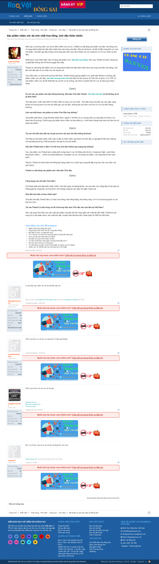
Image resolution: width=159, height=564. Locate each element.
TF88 (135, 114)
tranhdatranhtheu (14, 355)
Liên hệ (126, 562)
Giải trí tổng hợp (95, 535)
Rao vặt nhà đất (95, 528)
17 (20, 476)
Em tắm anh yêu (95, 94)
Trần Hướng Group (96, 549)
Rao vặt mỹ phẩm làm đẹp (98, 530)
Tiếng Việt (104, 562)
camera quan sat (31, 459)
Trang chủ (14, 16)
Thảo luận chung (64, 533)
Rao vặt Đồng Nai (129, 540)
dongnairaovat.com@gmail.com (134, 534)
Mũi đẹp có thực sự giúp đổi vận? (41, 232)
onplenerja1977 (145, 135)
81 (20, 320)
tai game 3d (42, 300)
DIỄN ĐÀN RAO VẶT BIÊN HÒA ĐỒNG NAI (27, 522)
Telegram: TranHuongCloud (131, 546)
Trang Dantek (128, 114)
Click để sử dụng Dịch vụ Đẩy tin (80, 255)
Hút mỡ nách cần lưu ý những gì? (41, 243)
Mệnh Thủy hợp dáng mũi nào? (40, 228)
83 (20, 315)
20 (20, 471)
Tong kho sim (29, 402)
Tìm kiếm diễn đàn (16, 22)
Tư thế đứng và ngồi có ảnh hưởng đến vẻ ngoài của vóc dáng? (52, 245)
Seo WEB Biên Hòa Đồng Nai (100, 542)
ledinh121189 (56, 39)
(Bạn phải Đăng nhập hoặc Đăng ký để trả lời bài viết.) (103, 498)
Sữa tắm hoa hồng (80, 60)
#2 (118, 303)
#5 (118, 462)
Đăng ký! (137, 39)
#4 (118, 410)
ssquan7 (12, 460)
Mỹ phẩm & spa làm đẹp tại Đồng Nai (30, 39)
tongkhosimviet (14, 405)
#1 (118, 250)
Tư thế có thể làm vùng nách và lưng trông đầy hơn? (48, 241)
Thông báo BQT (63, 526)
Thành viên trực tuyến (134, 109)
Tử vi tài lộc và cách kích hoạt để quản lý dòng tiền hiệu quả (50, 234)
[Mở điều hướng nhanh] (149, 29)
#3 (118, 353)
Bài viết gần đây (33, 22)
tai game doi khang (70, 300)
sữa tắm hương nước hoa (58, 78)
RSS (149, 562)
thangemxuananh (14, 302)
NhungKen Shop (95, 547)
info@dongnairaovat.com (132, 531)
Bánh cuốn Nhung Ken (97, 545)
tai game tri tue (52, 300)
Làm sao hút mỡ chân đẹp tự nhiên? (42, 237)
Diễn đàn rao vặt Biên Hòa (26, 562)
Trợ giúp (133, 562)
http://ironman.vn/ (15, 84)
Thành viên (42, 16)
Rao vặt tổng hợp (95, 526)
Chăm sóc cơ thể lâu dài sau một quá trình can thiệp (48, 247)
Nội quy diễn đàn (64, 528)
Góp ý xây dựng (64, 530)
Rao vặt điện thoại (95, 533)
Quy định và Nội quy (116, 562)
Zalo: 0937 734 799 (129, 543)
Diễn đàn (28, 16)
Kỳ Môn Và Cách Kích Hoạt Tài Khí (41, 239)
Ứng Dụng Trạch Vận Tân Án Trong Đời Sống (45, 230)
